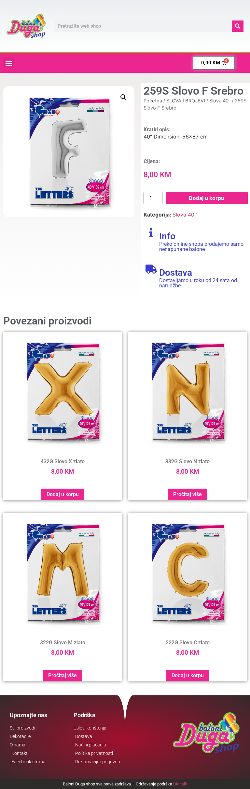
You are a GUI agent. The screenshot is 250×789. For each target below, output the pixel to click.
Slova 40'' (219, 101)
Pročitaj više (187, 494)
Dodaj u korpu (206, 198)
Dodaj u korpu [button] (63, 494)
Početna (153, 101)
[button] (8, 63)
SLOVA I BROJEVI (185, 101)
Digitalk (180, 784)
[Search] (237, 26)
